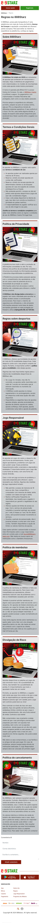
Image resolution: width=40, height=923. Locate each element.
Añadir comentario (11, 862)
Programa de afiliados (20, 896)
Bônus (3, 891)
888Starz (4, 13)
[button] (37, 3)
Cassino (3, 893)
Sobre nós (16, 888)
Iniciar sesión (10, 8)
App (2, 888)
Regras (15, 891)
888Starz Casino (30, 92)
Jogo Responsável (18, 893)
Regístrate (29, 8)
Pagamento (4, 896)
